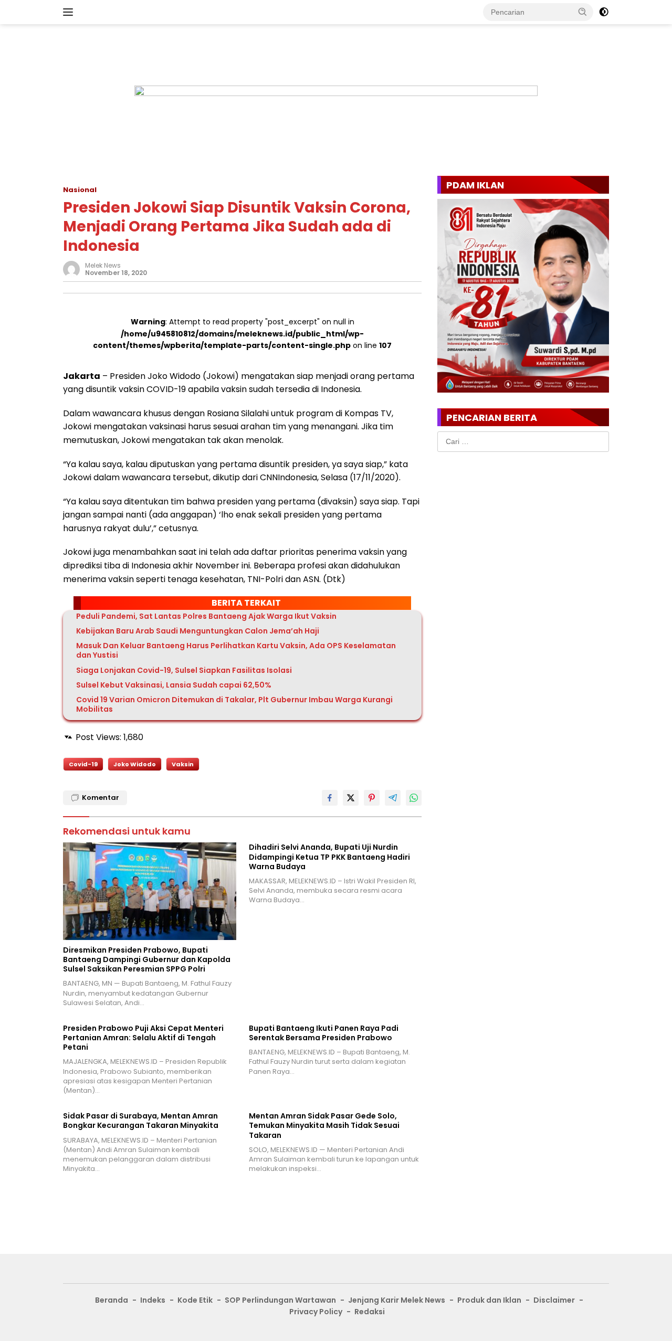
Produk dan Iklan (489, 1300)
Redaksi (369, 1311)
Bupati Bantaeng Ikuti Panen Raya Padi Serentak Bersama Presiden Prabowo (323, 1032)
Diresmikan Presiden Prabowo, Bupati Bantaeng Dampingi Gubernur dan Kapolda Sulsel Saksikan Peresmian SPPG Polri (146, 959)
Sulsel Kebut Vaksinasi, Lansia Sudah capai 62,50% (173, 685)
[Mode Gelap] (603, 12)
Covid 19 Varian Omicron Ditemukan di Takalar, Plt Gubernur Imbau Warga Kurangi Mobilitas (234, 704)
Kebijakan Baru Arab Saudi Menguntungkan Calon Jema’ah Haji (197, 631)
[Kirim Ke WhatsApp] (414, 798)
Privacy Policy (315, 1311)
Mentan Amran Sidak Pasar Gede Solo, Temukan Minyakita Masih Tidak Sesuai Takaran (324, 1125)
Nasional (80, 190)
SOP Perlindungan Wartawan (280, 1300)
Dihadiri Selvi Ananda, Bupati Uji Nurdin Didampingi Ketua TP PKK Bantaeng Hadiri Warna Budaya (329, 856)
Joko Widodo (134, 764)
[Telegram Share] (393, 798)
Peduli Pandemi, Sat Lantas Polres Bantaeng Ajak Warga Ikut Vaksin (206, 616)
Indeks (152, 1300)
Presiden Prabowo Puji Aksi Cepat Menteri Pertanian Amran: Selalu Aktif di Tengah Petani (143, 1037)
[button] (582, 11)
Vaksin (183, 764)
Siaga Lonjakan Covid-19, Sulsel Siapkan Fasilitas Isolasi (184, 670)
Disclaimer (554, 1300)
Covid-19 (83, 764)
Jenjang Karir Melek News (396, 1300)
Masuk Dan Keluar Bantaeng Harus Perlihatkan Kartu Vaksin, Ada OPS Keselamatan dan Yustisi (236, 650)
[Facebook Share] (330, 798)
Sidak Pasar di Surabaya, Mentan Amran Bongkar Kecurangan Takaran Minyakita (140, 1120)
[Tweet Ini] (351, 798)
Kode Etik (195, 1300)
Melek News (103, 265)
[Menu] (70, 12)
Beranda (111, 1300)
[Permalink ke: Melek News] (71, 268)
